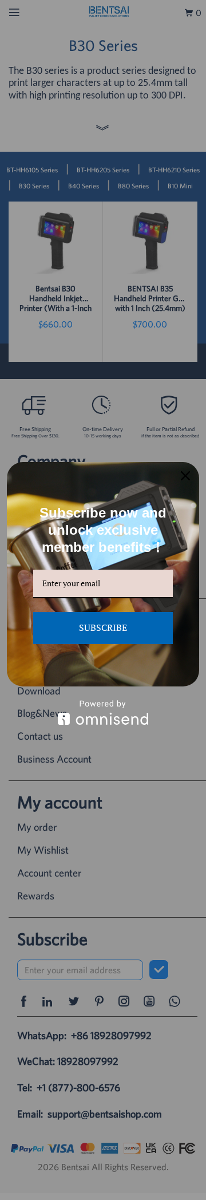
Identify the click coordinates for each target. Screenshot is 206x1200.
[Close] (185, 476)
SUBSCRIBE (103, 627)
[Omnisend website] (103, 712)
